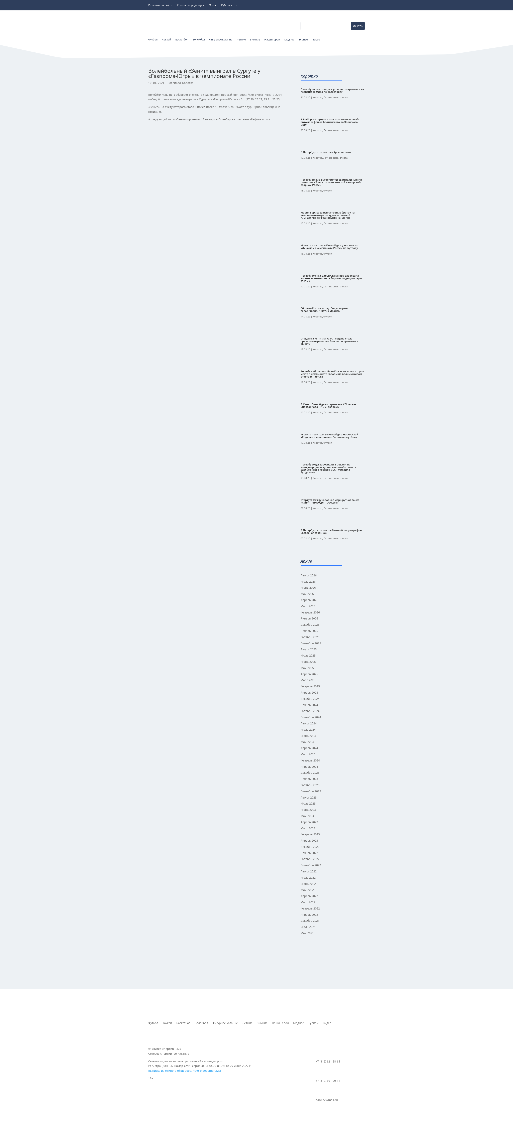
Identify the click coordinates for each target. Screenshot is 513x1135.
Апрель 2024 (309, 748)
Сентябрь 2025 (311, 643)
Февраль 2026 (310, 612)
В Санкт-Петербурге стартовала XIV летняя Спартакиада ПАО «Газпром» (328, 405)
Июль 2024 (308, 729)
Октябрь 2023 (310, 785)
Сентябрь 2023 (311, 791)
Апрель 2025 (309, 674)
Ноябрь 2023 (309, 779)
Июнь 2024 (308, 736)
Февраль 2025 (310, 686)
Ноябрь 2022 (309, 853)
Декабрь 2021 (310, 921)
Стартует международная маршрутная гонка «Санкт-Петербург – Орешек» (330, 501)
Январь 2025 (309, 692)
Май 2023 (307, 816)
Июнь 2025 (308, 662)
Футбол (327, 190)
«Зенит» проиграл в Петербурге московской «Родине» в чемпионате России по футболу (329, 436)
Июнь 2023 (308, 810)
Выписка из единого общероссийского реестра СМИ (184, 1071)
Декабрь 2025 (310, 624)
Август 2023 (309, 797)
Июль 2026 (308, 581)
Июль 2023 (308, 803)
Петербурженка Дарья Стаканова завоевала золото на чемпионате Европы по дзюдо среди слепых (331, 278)
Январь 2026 (309, 618)
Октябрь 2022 (310, 859)
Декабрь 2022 (310, 847)
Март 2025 (308, 680)
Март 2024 (308, 754)
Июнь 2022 (308, 884)
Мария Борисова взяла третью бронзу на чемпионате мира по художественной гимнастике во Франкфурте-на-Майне (328, 215)
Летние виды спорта (335, 97)
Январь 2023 (309, 840)
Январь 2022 (309, 914)
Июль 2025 (308, 655)
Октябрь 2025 (310, 637)
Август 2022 (309, 871)
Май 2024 (307, 742)
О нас (213, 5)
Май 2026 (307, 594)
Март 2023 (308, 828)
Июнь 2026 (308, 587)
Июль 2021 (308, 927)
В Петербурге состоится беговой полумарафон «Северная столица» (331, 531)
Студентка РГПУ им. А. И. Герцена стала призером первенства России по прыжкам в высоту (329, 341)
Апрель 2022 (309, 896)
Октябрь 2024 (310, 711)
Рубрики (226, 5)
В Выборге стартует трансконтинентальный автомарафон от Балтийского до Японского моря (330, 122)
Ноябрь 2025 (309, 631)
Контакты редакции (190, 5)
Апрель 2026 (309, 600)
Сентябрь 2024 (311, 717)
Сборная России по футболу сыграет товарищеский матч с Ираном (324, 309)
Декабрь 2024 (310, 699)
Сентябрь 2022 (311, 865)
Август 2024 (309, 723)
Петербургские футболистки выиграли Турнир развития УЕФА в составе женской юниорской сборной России (331, 182)
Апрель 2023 (309, 822)
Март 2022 (308, 902)
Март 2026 (308, 606)
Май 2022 (307, 890)
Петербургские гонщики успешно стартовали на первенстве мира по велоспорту (332, 90)
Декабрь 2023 (310, 772)
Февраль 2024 (310, 760)
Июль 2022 (308, 877)
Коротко (187, 83)
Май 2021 (307, 933)
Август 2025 (309, 649)
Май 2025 (307, 668)
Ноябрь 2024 (309, 705)
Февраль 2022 (310, 908)
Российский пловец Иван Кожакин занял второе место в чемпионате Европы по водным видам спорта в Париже (332, 374)
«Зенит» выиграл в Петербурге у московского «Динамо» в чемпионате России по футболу (330, 247)
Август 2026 (309, 575)
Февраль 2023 (310, 834)
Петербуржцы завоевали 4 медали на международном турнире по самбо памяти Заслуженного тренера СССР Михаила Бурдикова (328, 468)
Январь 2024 (309, 766)
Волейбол (174, 83)
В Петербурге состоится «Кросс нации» (326, 152)
